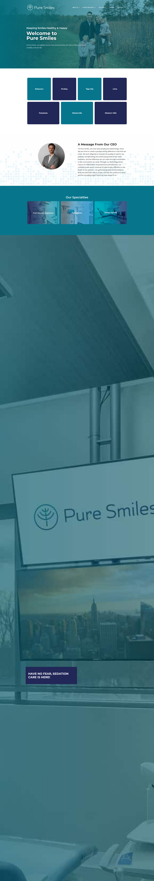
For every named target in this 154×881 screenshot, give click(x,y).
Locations (120, 7)
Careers (111, 7)
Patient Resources (88, 7)
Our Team (102, 7)
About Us (75, 7)
